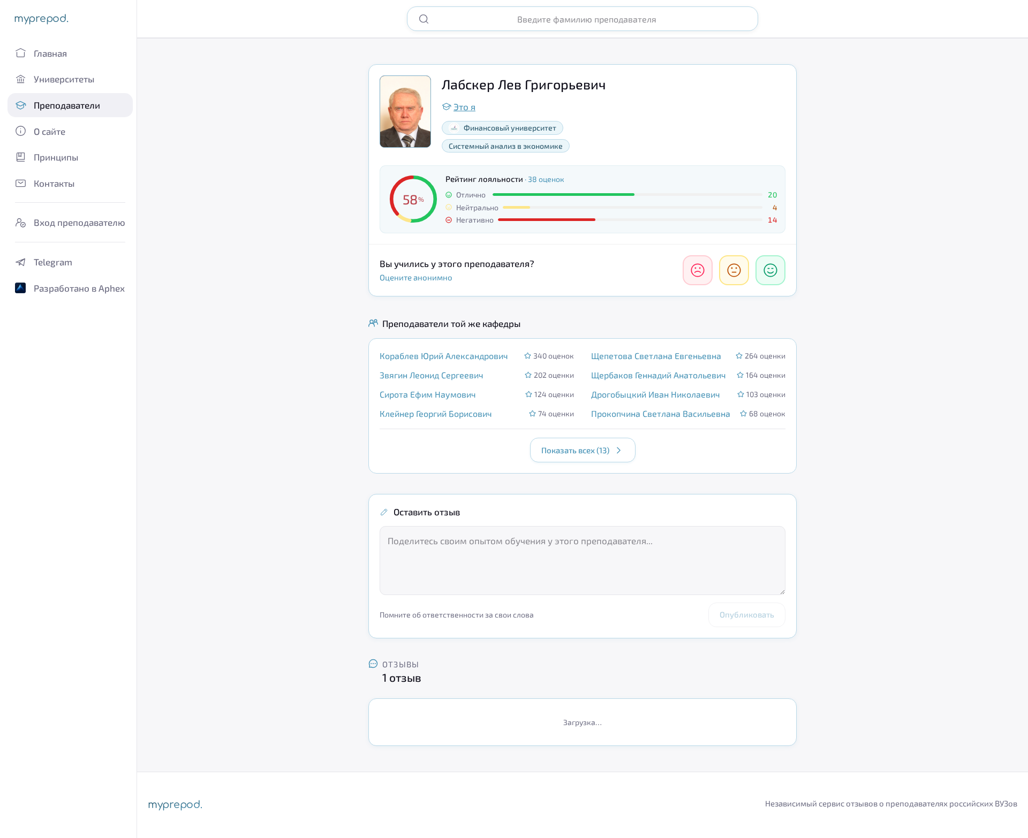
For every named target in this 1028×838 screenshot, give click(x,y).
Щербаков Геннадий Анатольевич (658, 375)
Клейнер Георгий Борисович (436, 413)
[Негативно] (698, 270)
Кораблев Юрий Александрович (444, 356)
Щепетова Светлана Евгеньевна (656, 356)
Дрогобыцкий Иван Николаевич (655, 394)
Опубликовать (747, 614)
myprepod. (41, 18)
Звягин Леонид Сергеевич (431, 375)
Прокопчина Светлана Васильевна (660, 413)
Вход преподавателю (79, 222)
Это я (464, 106)
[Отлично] (770, 270)
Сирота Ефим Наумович (428, 394)
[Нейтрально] (734, 270)
